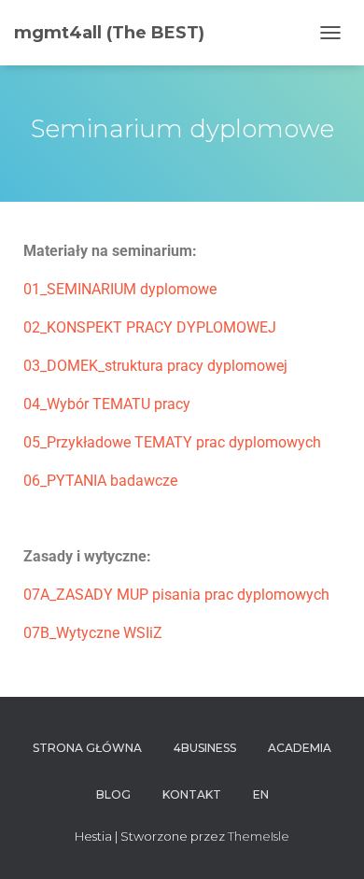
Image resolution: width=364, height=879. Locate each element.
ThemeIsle (258, 836)
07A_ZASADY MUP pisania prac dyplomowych (176, 594)
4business (205, 748)
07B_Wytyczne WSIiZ (92, 633)
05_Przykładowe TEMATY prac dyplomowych (172, 442)
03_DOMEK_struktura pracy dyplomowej (155, 366)
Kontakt (191, 794)
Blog (113, 794)
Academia (299, 748)
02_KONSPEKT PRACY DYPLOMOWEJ (149, 327)
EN (261, 794)
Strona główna (87, 748)
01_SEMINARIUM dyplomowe (120, 289)
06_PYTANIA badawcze (100, 480)
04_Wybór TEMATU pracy (106, 404)
